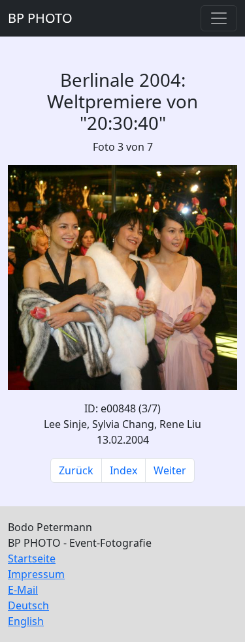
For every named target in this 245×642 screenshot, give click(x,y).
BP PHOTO (40, 18)
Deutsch (28, 605)
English (26, 621)
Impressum (36, 574)
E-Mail (23, 590)
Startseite (32, 558)
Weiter (170, 470)
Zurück (76, 470)
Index (123, 470)
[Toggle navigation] (219, 18)
